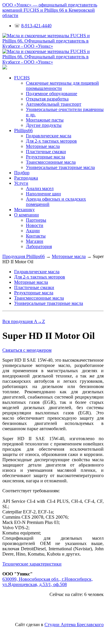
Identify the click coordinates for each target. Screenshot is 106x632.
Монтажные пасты (45, 119)
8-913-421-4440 (36, 25)
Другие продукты (44, 125)
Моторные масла (43, 146)
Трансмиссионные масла (51, 162)
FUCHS (22, 77)
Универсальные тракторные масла (60, 167)
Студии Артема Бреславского (74, 624)
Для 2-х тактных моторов (51, 141)
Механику (24, 209)
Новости (34, 225)
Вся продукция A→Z (23, 321)
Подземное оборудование (51, 93)
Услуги (21, 183)
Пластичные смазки (46, 151)
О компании (26, 214)
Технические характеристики (32, 563)
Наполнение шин (43, 193)
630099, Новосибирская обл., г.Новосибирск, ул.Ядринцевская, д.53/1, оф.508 (47, 582)
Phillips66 (23, 130)
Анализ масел (40, 188)
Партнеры (36, 220)
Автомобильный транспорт (53, 104)
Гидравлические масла (48, 135)
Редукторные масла (45, 156)
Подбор (21, 172)
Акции (33, 230)
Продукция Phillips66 (23, 256)
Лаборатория (39, 246)
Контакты (36, 235)
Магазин (34, 241)
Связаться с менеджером (27, 350)
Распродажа (26, 177)
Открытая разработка (47, 98)
